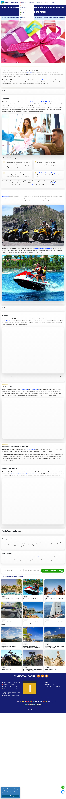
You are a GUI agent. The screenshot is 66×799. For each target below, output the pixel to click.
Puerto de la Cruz (30, 449)
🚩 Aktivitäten (23, 2)
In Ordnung (10, 796)
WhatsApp (44, 79)
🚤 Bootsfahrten (23, 5)
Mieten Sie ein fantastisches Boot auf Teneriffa (38, 102)
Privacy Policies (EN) (49, 684)
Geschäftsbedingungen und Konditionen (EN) (53, 687)
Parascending (33, 473)
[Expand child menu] (33, 7)
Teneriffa (29, 72)
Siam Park (9, 320)
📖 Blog (46, 2)
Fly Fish (25, 473)
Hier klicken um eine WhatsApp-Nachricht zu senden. (10, 689)
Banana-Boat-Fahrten (17, 473)
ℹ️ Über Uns (39, 2)
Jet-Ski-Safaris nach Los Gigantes (43, 248)
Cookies (46, 682)
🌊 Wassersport (23, 9)
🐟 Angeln (22, 17)
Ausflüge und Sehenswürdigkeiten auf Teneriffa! (17, 17)
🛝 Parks (22, 19)
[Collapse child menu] (26, 2)
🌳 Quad (22, 12)
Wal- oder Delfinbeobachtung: (46, 173)
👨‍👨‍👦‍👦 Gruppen (31, 2)
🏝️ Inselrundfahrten (24, 14)
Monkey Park (34, 389)
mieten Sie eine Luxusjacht (53, 183)
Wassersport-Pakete (18, 542)
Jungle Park (25, 389)
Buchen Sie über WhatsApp (53, 570)
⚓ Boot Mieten (23, 7)
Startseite (3, 17)
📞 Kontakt (52, 2)
